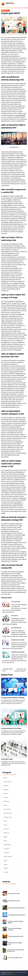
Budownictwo (7, 781)
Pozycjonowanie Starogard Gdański (15, 922)
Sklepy (5, 837)
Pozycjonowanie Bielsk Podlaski (12, 698)
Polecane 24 (14, 972)
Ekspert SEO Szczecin (17, 640)
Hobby (5, 793)
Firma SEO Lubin (7, 759)
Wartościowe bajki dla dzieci (16, 908)
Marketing (5, 10)
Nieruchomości (8, 813)
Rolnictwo (6, 833)
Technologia (7, 844)
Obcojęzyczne (8, 817)
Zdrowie (6, 872)
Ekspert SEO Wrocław (17, 652)
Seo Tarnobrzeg (16, 627)
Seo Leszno (14, 615)
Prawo (5, 825)
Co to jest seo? (15, 601)
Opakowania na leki (13, 893)
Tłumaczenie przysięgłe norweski (14, 929)
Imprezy (6, 797)
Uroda (5, 860)
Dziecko (6, 785)
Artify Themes (9, 974)
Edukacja (6, 789)
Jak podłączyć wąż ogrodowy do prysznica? (15, 950)
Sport (5, 840)
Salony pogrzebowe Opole (15, 936)
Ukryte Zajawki (8, 856)
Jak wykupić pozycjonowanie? (16, 915)
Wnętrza (6, 868)
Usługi (5, 864)
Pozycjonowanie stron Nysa (11, 728)
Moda (5, 805)
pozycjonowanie (20, 115)
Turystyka (6, 852)
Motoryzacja (7, 809)
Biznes (5, 778)
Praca (5, 821)
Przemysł (6, 829)
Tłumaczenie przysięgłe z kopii (15, 943)
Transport (6, 848)
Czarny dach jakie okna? (15, 957)
